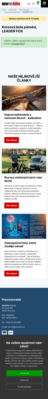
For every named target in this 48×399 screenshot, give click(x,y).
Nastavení (24, 380)
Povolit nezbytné (24, 387)
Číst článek (11, 140)
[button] (33, 3)
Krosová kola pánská (12, 12)
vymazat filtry (17, 43)
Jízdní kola (12, 9)
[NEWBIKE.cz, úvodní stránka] (11, 3)
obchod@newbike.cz (16, 327)
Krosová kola (24, 9)
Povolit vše (24, 373)
